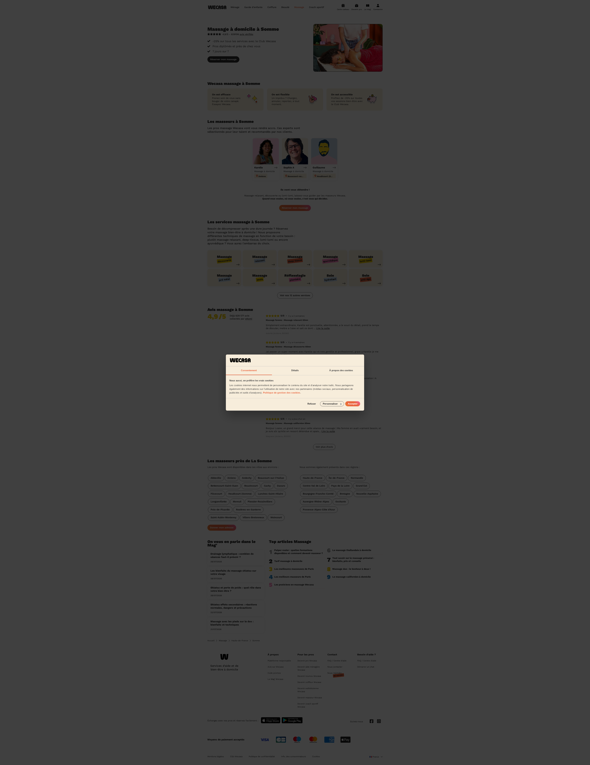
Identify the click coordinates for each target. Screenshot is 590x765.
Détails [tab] (295, 370)
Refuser (311, 403)
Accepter (353, 403)
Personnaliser (330, 403)
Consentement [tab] (249, 370)
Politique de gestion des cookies (281, 392)
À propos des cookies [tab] (341, 370)
